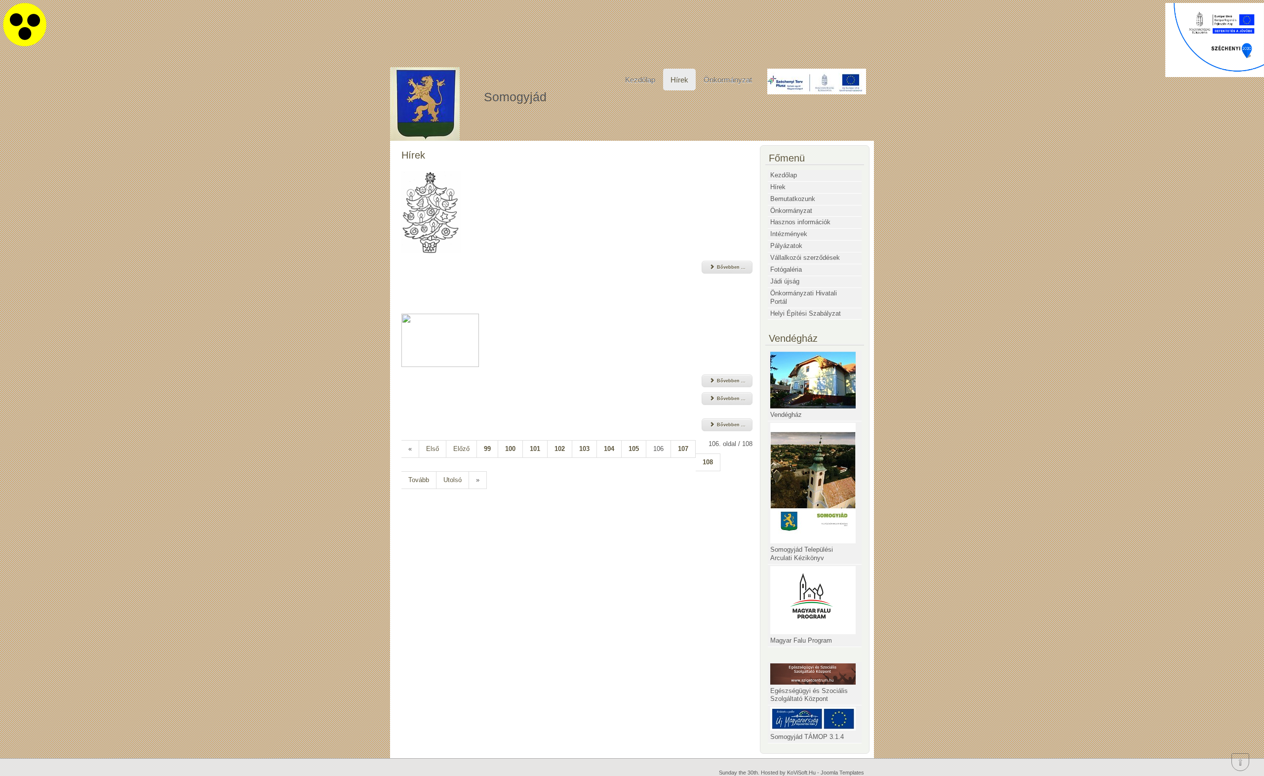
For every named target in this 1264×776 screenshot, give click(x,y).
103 (584, 448)
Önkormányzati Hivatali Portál (803, 297)
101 (535, 448)
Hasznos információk (800, 222)
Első (432, 448)
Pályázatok (786, 245)
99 (487, 448)
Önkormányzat (728, 80)
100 (510, 448)
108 (708, 462)
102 (559, 448)
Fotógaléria (786, 269)
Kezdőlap (640, 80)
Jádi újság (784, 281)
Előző (461, 448)
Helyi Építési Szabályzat (805, 313)
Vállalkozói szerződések (805, 257)
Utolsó (452, 480)
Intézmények (788, 234)
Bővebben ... (730, 267)
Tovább (418, 480)
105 (634, 448)
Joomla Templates (842, 773)
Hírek (679, 80)
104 (609, 448)
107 (683, 448)
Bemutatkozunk (792, 199)
